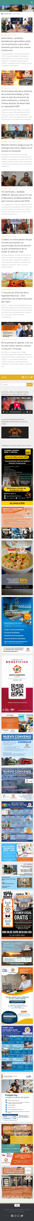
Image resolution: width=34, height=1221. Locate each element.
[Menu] (31, 2)
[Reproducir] (4, 412)
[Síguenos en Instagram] (26, 377)
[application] (17, 405)
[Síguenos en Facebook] (23, 377)
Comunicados (6, 289)
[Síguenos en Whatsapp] (29, 377)
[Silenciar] (27, 412)
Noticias (4, 35)
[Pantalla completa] (30, 412)
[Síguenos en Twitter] (31, 377)
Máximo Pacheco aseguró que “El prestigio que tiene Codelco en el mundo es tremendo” (16, 147)
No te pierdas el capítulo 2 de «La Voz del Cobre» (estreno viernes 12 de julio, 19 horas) (17, 345)
